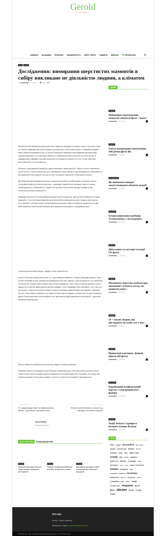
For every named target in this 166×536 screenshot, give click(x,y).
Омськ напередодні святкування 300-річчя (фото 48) (127, 150)
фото (112, 490)
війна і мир (134, 453)
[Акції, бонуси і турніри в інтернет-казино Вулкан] (128, 410)
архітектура (122, 449)
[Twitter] (26, 393)
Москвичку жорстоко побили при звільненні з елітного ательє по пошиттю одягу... (128, 285)
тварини (127, 485)
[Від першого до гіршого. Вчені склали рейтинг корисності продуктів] (89, 456)
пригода (123, 477)
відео (120, 453)
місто (121, 465)
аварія (118, 445)
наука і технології (137, 465)
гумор (114, 456)
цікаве (121, 489)
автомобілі (128, 444)
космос (123, 461)
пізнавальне (131, 477)
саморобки (114, 481)
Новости (111, 111)
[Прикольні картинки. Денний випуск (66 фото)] (128, 340)
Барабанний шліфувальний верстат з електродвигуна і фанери (125, 389)
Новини (34, 55)
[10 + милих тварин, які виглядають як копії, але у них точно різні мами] (128, 307)
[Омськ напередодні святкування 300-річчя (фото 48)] (128, 136)
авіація (113, 449)
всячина (113, 453)
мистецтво (114, 465)
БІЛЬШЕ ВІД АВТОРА (44, 442)
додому (20, 62)
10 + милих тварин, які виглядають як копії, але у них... (127, 321)
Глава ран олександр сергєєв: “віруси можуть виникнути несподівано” (29, 469)
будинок (131, 449)
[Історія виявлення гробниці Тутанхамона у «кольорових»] (128, 203)
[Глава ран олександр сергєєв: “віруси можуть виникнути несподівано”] (31, 456)
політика (132, 473)
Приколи (59, 55)
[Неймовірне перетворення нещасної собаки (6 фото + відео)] (128, 102)
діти (120, 457)
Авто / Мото (90, 55)
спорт (134, 481)
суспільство (115, 486)
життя (126, 457)
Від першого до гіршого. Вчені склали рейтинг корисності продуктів (87, 469)
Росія (112, 445)
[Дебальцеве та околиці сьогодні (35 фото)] (128, 236)
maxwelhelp (24, 83)
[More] (43, 393)
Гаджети (103, 55)
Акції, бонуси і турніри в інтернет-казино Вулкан (123, 425)
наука (126, 465)
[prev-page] (19, 476)
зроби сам (114, 461)
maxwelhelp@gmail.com (78, 525)
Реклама (112, 419)
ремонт (139, 477)
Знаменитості (74, 55)
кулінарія (132, 461)
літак (139, 461)
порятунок (114, 477)
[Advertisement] (83, 34)
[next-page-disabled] (23, 476)
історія (138, 490)
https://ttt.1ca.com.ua (41, 425)
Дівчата (115, 55)
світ (122, 481)
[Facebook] (20, 393)
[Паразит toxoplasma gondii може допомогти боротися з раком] (60, 456)
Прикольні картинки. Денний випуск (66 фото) (126, 355)
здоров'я (133, 457)
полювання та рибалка (117, 473)
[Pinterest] (31, 393)
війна (126, 453)
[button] (145, 55)
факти (137, 486)
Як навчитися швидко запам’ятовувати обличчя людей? (128, 184)
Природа (112, 315)
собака (128, 481)
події (131, 469)
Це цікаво (46, 55)
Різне (27, 62)
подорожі (124, 469)
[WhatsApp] (37, 393)
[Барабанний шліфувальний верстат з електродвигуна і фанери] (128, 374)
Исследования (113, 178)
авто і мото (139, 445)
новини (114, 469)
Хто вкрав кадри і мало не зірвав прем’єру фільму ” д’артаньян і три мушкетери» (36, 409)
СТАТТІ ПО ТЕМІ (26, 442)
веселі (138, 449)
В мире (34, 62)
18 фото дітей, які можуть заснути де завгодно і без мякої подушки (86, 409)
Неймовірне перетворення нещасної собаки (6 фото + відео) (127, 116)
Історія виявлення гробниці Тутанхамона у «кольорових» (126, 217)
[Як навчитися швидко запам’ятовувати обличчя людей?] (128, 169)
